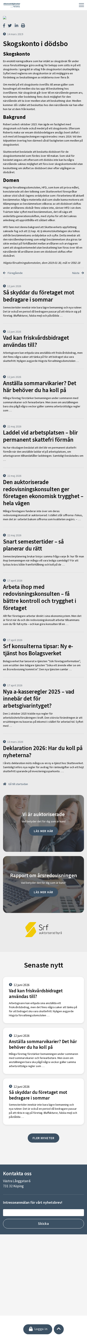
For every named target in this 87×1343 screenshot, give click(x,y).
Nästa (76, 273)
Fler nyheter (43, 1138)
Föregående (15, 273)
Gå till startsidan (18, 784)
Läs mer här (43, 831)
